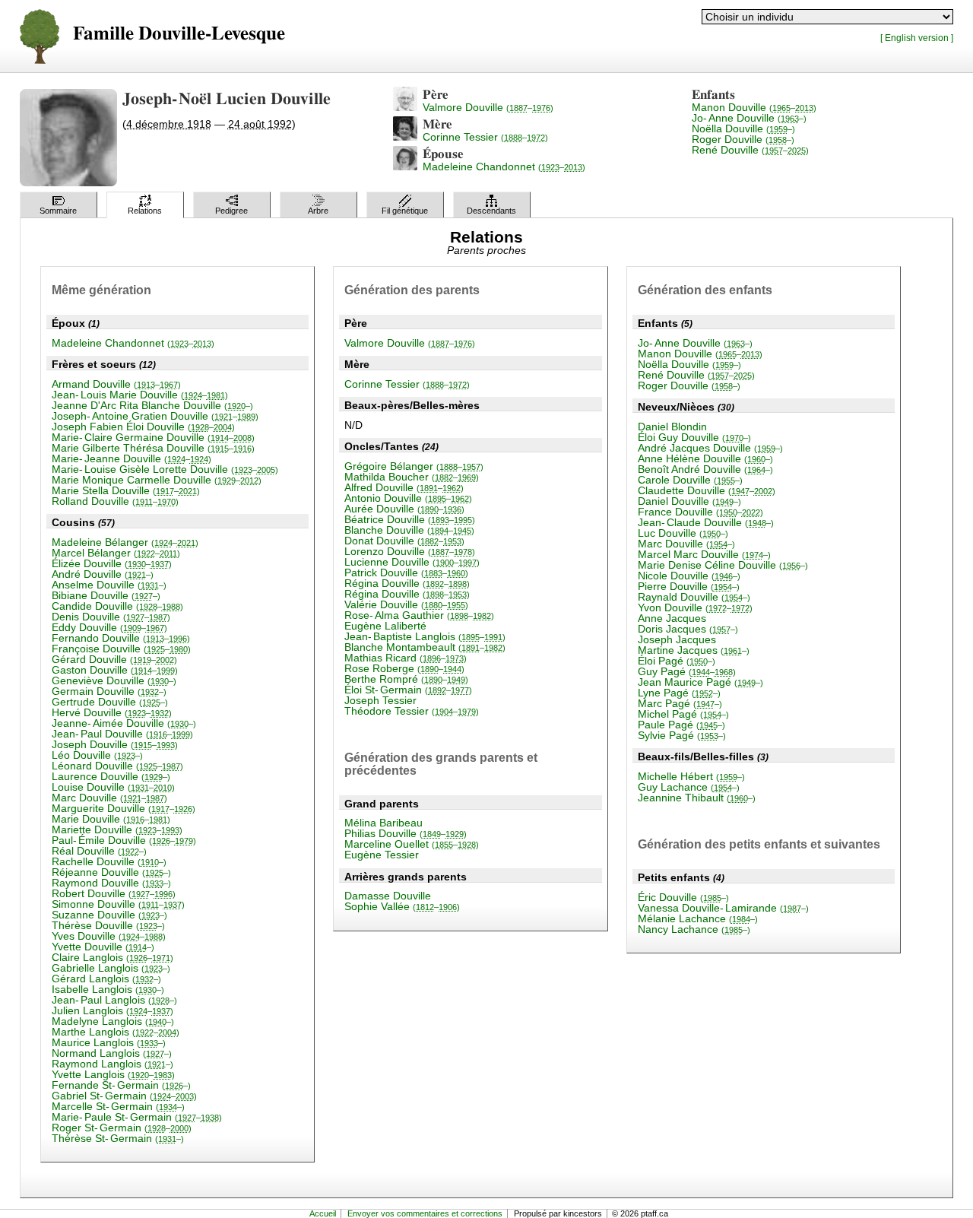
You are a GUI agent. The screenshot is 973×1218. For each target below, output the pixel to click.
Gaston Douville (115, 670)
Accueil (322, 1213)
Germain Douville (109, 691)
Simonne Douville (118, 904)
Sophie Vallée (402, 906)
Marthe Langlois (115, 1032)
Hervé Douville (112, 712)
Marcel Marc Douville (704, 554)
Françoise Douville (121, 648)
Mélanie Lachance (698, 918)
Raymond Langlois (112, 1064)
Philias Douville (405, 833)
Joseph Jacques (677, 639)
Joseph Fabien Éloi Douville (143, 426)
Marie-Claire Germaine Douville (153, 437)
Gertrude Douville (110, 702)
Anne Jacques (672, 618)
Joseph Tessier (380, 700)
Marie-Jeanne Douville (131, 458)
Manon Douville (754, 107)
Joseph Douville (115, 744)
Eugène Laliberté (385, 626)
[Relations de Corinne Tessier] (405, 137)
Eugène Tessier (381, 854)
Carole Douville (690, 480)
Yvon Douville (695, 607)
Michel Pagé (683, 714)
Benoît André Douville (705, 469)
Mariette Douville (117, 829)
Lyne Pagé (679, 693)
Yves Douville (109, 936)
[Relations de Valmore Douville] (405, 107)
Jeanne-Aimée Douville (124, 723)
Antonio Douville (408, 498)
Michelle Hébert (691, 776)
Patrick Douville (406, 572)
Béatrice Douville (409, 519)
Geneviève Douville (114, 680)
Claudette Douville (706, 490)
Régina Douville (407, 583)
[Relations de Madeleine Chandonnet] (405, 166)
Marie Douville (111, 819)
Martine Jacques (694, 650)
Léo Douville (97, 755)
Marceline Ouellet (411, 844)
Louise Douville (113, 787)
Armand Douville (116, 384)
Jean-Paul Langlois (114, 1000)
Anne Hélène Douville (705, 458)
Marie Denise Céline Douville (723, 565)
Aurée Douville (404, 509)
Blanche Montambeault (425, 647)
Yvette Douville (103, 946)
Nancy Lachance (694, 929)
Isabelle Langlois (108, 989)
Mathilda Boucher (411, 477)
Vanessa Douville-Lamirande (723, 908)
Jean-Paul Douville (122, 734)
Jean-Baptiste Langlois (425, 636)
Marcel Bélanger (116, 553)
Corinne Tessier (485, 137)
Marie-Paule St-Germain (137, 1117)
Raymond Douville (111, 883)
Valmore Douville (488, 107)
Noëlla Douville (743, 128)
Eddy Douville (109, 627)
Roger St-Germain (122, 1127)
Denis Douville (111, 617)
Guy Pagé (687, 671)
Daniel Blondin (672, 426)
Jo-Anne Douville (749, 118)
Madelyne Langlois (113, 1021)
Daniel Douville (689, 501)
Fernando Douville (121, 638)
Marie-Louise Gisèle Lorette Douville (165, 469)
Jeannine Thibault (697, 797)
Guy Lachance (689, 787)
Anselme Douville (109, 585)
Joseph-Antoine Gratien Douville (155, 416)
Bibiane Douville (106, 595)
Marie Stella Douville (126, 490)
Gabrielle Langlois (111, 968)
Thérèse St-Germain (118, 1138)
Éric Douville (683, 897)
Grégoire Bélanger (413, 466)
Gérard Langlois (106, 978)
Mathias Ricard (405, 658)
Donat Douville (404, 540)
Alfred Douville (404, 487)
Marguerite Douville (123, 808)
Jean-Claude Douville (706, 522)
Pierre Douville (689, 586)
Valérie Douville (406, 604)
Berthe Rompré (406, 679)
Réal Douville (99, 851)
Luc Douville (683, 533)
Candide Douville (117, 606)
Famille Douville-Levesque (179, 33)
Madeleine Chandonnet (504, 166)
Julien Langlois (112, 1010)
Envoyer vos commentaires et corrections (424, 1213)
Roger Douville (743, 139)
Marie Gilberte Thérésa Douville (153, 448)
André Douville (103, 574)
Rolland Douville (115, 501)
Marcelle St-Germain (118, 1106)
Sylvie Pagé (682, 735)
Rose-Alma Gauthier (419, 615)
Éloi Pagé (676, 661)
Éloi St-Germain (408, 690)
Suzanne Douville (109, 915)
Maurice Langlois (109, 1042)
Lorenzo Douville (409, 551)
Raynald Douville (694, 597)
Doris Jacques (688, 629)
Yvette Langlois (113, 1074)
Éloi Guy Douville (694, 437)
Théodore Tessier (411, 711)
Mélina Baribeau (383, 823)
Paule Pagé (681, 724)
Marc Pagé (680, 703)
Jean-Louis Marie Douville (140, 395)
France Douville (700, 512)
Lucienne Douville (412, 562)
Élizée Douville (112, 563)
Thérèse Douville (108, 925)
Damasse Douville (387, 896)
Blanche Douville (409, 530)
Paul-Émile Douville (124, 840)
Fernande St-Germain (121, 1085)
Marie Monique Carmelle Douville (156, 480)
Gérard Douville (114, 659)
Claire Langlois (112, 957)
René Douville (750, 150)
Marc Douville (109, 797)
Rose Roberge (404, 668)
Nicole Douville (689, 575)
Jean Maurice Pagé (700, 682)
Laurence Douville (111, 776)
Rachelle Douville (109, 861)
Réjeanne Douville (111, 872)
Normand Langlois (112, 1053)
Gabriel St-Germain (124, 1096)
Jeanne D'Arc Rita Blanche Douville (152, 405)
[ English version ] (916, 38)
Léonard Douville (117, 766)
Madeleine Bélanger (125, 542)
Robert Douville (114, 893)
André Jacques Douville (710, 448)
